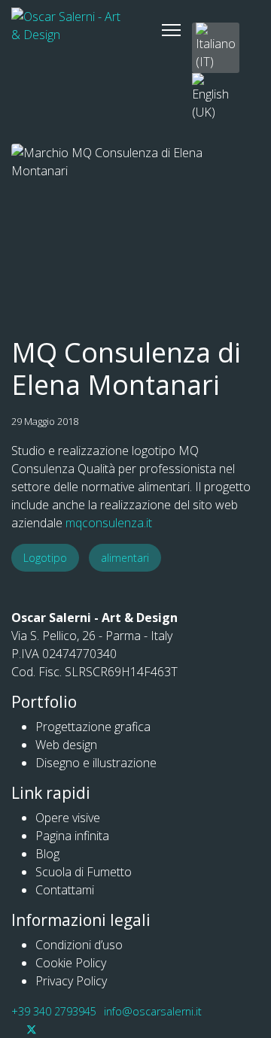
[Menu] (171, 30)
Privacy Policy (71, 981)
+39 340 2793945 (53, 1011)
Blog (47, 853)
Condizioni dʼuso (79, 944)
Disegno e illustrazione (96, 762)
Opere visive (67, 817)
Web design (66, 744)
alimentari (125, 558)
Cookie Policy (70, 963)
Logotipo (45, 558)
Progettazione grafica (93, 726)
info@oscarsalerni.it (153, 1011)
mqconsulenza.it (108, 522)
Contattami (64, 890)
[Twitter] (31, 1029)
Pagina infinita (72, 835)
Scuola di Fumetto (83, 871)
